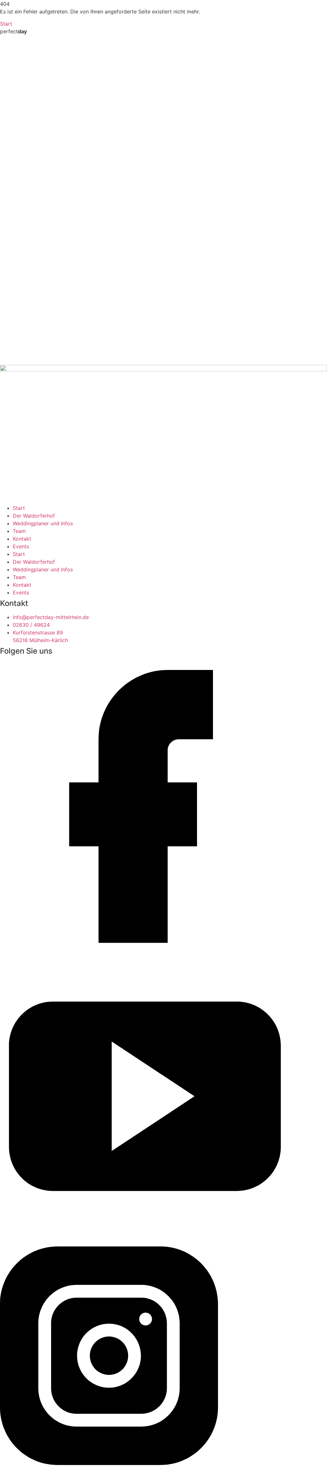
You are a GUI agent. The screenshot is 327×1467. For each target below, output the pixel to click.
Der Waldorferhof (34, 515)
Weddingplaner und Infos (43, 523)
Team (19, 531)
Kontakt (22, 539)
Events (21, 546)
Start (19, 508)
